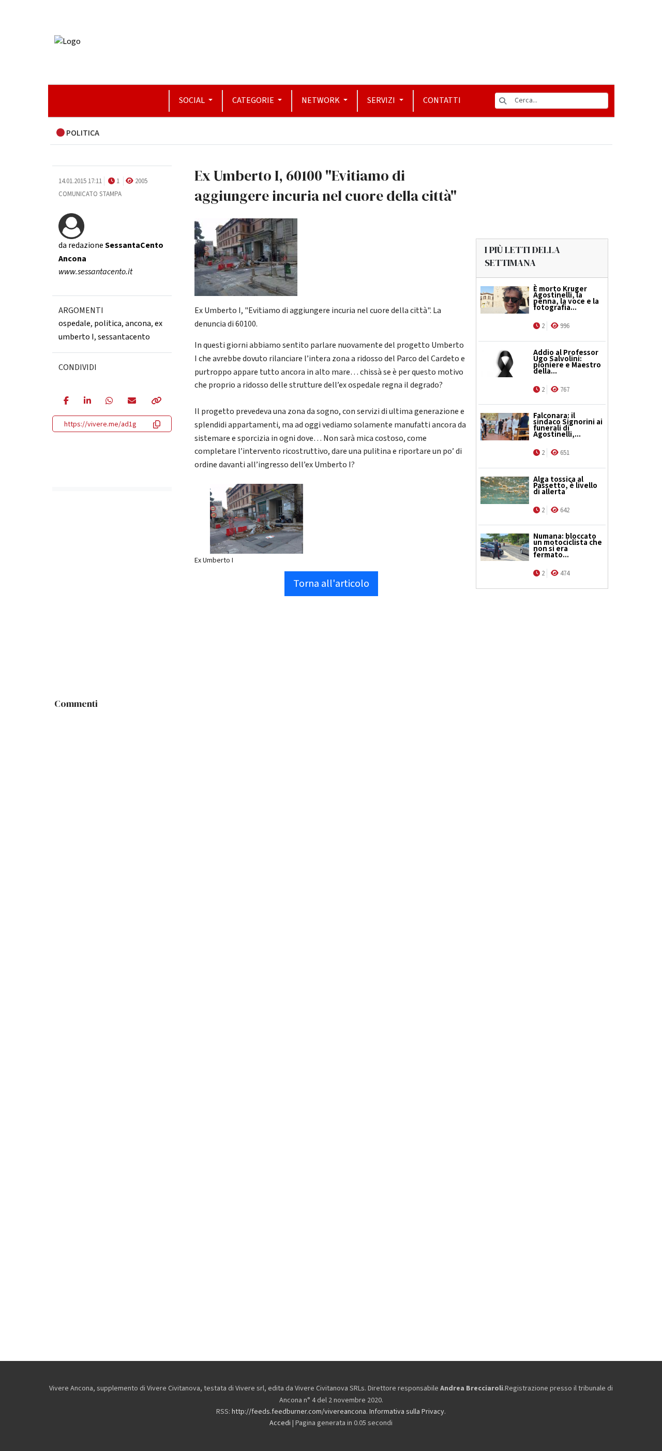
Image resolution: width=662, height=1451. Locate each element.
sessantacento (124, 337)
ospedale (74, 323)
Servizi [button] (382, 100)
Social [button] (192, 100)
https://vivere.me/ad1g (100, 424)
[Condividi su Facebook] (65, 401)
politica (108, 323)
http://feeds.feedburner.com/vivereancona (299, 1411)
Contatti (442, 100)
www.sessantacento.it (95, 271)
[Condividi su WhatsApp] (108, 401)
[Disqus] (331, 843)
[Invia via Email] (132, 401)
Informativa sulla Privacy (406, 1411)
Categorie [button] (254, 100)
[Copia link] (156, 401)
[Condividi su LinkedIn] (87, 401)
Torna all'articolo (331, 583)
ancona (138, 323)
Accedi (280, 1423)
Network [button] (321, 100)
